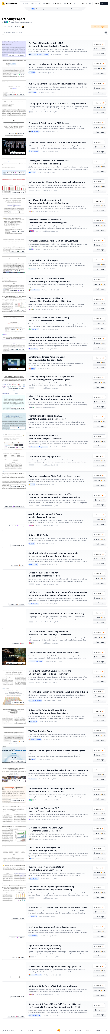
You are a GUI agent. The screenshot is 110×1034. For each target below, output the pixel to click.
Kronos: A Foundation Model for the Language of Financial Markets (44, 574)
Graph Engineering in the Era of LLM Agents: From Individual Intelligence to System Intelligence (51, 378)
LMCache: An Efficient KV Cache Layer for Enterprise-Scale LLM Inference (45, 829)
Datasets (58, 3)
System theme (9, 1030)
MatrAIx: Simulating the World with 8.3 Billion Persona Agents (56, 750)
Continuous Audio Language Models (45, 456)
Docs (77, 3)
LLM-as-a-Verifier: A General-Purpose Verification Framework (56, 182)
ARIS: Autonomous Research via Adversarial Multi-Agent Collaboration (45, 437)
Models (48, 3)
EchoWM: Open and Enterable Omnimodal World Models (53, 652)
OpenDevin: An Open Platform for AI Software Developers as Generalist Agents (47, 221)
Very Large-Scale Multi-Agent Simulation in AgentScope (53, 240)
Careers (49, 1030)
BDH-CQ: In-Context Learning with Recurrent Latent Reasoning (57, 83)
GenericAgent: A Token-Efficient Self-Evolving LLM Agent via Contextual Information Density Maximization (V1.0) (54, 1005)
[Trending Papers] (23, 27)
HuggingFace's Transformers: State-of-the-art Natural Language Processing (46, 868)
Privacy (30, 1030)
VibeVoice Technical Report (40, 731)
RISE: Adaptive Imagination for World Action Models (52, 927)
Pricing (84, 3)
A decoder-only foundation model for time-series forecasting (56, 613)
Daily (4, 27)
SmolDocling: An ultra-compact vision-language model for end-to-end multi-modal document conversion (53, 554)
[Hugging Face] (58, 1030)
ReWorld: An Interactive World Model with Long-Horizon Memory (58, 770)
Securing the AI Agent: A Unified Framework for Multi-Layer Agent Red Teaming (48, 162)
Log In (96, 3)
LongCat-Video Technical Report (43, 260)
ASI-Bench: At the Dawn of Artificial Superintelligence (52, 986)
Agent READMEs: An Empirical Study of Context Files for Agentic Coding (44, 947)
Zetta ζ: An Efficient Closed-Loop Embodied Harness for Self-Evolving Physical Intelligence (49, 633)
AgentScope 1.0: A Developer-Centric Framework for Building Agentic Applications (48, 201)
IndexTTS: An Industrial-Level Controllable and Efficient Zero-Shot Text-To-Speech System (49, 672)
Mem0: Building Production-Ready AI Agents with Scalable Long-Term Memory (47, 417)
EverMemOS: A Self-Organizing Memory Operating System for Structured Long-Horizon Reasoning (51, 888)
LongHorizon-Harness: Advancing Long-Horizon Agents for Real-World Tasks (46, 358)
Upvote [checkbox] (99, 44)
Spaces (68, 3)
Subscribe (74, 9)
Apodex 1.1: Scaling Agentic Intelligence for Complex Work (55, 64)
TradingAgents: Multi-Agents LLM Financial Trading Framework (57, 103)
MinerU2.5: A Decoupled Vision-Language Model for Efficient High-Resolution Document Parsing (50, 397)
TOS (22, 1030)
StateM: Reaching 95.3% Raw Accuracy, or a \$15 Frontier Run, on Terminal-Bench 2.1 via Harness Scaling (54, 496)
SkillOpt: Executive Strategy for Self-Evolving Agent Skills (54, 966)
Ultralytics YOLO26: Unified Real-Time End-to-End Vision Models (57, 907)
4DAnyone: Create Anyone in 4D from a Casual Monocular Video (57, 142)
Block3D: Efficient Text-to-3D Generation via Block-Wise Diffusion (58, 691)
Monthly (17, 27)
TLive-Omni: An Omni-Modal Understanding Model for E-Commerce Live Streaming (48, 319)
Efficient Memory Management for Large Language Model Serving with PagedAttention (49, 299)
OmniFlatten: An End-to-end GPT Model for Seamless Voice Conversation (46, 809)
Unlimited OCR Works (38, 534)
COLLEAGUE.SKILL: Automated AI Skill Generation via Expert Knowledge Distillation (49, 280)
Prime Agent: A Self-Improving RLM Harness (48, 123)
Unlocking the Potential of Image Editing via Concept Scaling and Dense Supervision (48, 711)
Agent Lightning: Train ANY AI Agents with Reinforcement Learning (45, 515)
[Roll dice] (105, 32)
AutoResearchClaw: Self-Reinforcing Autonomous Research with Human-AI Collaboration (51, 790)
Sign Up (104, 3)
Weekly (10, 27)
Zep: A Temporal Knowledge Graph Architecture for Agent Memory (44, 849)
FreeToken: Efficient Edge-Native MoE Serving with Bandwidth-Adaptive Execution (48, 44)
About (40, 1030)
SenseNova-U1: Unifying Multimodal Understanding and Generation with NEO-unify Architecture (52, 339)
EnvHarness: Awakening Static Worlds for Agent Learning (54, 476)
